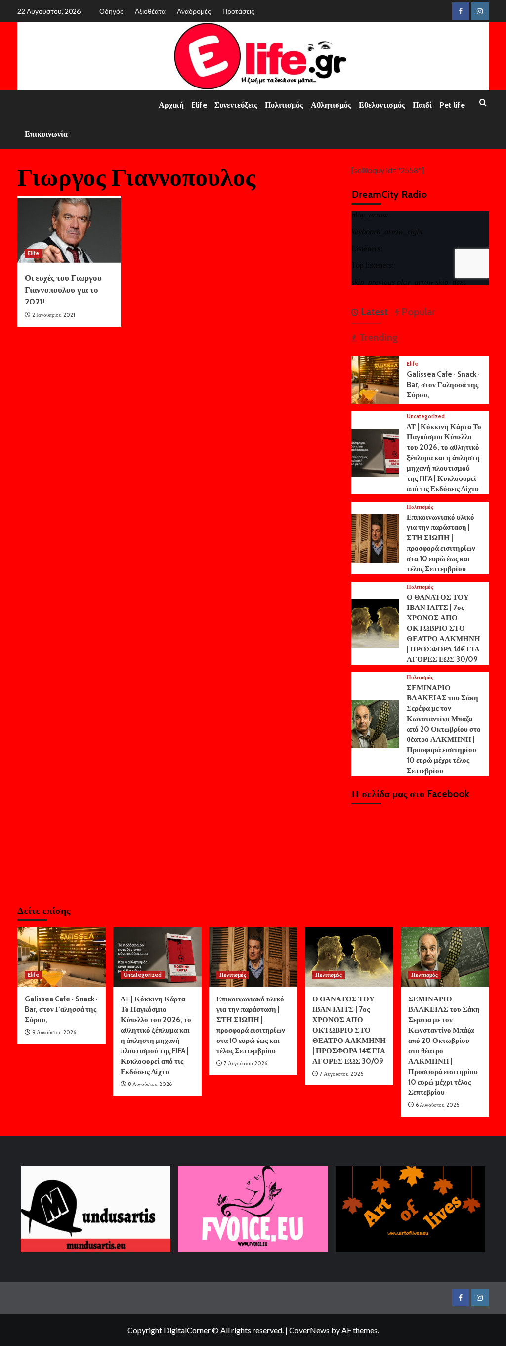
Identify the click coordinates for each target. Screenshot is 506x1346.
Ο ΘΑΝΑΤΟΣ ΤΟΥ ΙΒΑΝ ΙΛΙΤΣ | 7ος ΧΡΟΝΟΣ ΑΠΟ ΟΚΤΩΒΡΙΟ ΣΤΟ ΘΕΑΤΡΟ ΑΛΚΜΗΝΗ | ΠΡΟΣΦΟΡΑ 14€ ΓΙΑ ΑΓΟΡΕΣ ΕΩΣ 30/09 (443, 628)
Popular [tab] (417, 312)
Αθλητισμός (331, 105)
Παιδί (422, 105)
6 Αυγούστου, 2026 (437, 1104)
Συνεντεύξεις (235, 105)
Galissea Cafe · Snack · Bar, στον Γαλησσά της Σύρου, (443, 384)
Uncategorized (426, 416)
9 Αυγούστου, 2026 (54, 1032)
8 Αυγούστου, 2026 (150, 1084)
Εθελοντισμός (382, 105)
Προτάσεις (238, 11)
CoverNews (309, 1330)
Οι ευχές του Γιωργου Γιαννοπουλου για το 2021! (63, 289)
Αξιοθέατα (150, 11)
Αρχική (171, 105)
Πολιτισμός (284, 105)
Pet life (452, 105)
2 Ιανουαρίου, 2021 (53, 314)
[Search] (483, 103)
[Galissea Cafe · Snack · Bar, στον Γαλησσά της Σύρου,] (375, 378)
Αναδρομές (194, 11)
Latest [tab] (373, 312)
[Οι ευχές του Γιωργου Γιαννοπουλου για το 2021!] (69, 230)
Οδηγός (111, 11)
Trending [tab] (377, 337)
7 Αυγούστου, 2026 (245, 1063)
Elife (199, 105)
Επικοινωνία (46, 134)
